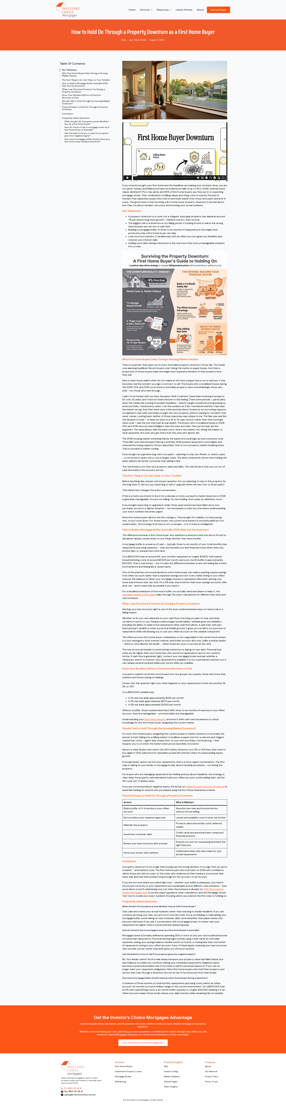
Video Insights (171, 1087)
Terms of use (211, 1081)
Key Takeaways (69, 70)
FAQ (166, 1066)
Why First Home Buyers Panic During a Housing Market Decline (85, 74)
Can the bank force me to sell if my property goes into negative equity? (86, 134)
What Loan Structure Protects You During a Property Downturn (83, 90)
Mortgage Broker (123, 1076)
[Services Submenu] (152, 10)
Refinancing (120, 1081)
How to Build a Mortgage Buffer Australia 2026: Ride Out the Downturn (85, 84)
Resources (163, 9)
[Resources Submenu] (171, 10)
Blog (124, 40)
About (200, 9)
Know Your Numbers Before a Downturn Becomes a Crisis (81, 96)
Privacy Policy (211, 1076)
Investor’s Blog (171, 1071)
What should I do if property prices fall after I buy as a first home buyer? (86, 122)
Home (132, 9)
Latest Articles (184, 9)
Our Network (211, 1071)
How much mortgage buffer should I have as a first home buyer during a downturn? (87, 140)
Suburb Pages (171, 1081)
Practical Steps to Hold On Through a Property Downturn (85, 108)
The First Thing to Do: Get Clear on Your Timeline (86, 80)
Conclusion (67, 114)
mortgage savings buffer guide (138, 594)
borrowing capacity (155, 719)
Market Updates (172, 1076)
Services (145, 9)
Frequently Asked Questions (76, 118)
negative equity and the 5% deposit (205, 786)
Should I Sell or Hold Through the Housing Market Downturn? (86, 102)
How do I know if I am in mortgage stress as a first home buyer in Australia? (86, 128)
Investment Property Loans (128, 1071)
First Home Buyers (124, 1066)
